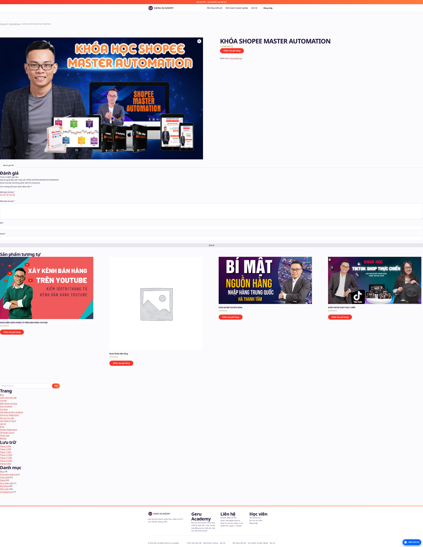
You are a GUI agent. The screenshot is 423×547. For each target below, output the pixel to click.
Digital (2, 480)
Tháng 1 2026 (5, 452)
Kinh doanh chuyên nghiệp (236, 8)
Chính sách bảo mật (8, 397)
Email (3, 234)
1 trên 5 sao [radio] (1, 194)
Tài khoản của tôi (7, 432)
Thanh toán (5, 435)
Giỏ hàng (4, 409)
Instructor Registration (9, 415)
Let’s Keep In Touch (8, 421)
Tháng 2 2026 (5, 449)
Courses (3, 400)
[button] (199, 41)
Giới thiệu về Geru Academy (11, 412)
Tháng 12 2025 (6, 455)
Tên (2, 223)
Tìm (56, 386)
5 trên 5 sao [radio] (13, 194)
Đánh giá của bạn (7, 192)
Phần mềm (4, 489)
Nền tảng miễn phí (215, 8)
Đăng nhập (268, 8)
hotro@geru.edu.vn (232, 520)
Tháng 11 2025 (6, 458)
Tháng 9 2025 (5, 463)
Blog (2, 395)
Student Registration (8, 429)
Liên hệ (254, 8)
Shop (2, 427)
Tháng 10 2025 (6, 461)
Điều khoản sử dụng (8, 403)
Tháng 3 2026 (5, 446)
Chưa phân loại (14, 24)
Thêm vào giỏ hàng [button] (12, 332)
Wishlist (3, 438)
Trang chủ (3, 24)
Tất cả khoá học (255, 518)
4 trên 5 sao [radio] (10, 194)
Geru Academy (6, 406)
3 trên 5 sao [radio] (7, 194)
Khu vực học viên (7, 418)
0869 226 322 (232, 518)
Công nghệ (4, 477)
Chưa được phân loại (8, 474)
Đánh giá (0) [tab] (8, 165)
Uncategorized (6, 492)
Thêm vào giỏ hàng (232, 50)
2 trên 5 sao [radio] (4, 194)
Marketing (4, 486)
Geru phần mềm (7, 483)
